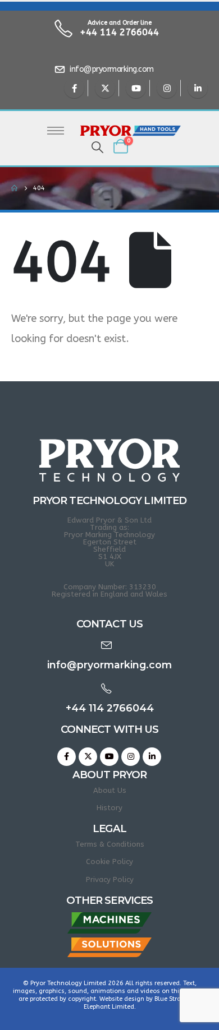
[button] (97, 147)
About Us (109, 790)
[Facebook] (74, 88)
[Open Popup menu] (55, 130)
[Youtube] (136, 88)
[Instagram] (167, 88)
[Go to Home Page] (14, 188)
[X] (105, 88)
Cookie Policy (109, 861)
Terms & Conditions (109, 844)
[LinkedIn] (198, 88)
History (109, 807)
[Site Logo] (130, 131)
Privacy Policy (110, 879)
